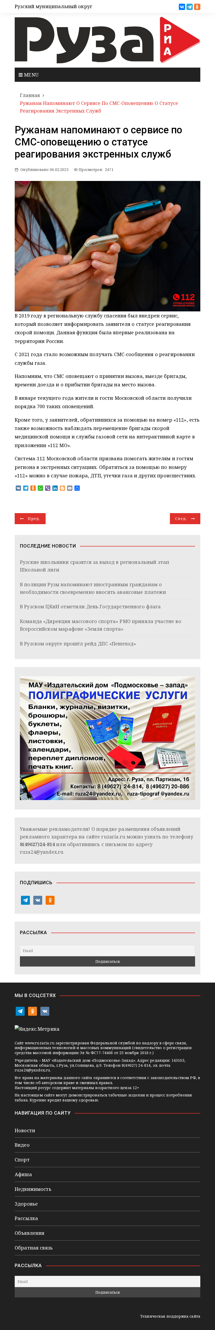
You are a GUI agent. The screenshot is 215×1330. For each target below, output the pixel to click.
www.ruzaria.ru (40, 1042)
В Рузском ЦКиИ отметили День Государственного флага (90, 606)
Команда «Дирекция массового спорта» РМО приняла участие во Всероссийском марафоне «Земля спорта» (100, 625)
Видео (22, 1145)
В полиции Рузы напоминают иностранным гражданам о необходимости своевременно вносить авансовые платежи (93, 588)
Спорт (22, 1159)
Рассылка (26, 1218)
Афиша (23, 1174)
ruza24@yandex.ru (41, 852)
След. (181, 518)
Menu (31, 75)
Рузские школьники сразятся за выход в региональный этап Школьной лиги (94, 566)
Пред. (34, 518)
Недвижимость (33, 1189)
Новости (25, 1130)
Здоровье (26, 1204)
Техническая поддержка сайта (170, 1316)
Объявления (30, 1233)
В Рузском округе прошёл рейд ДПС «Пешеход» (78, 643)
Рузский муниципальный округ (53, 6)
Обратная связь (34, 1248)
